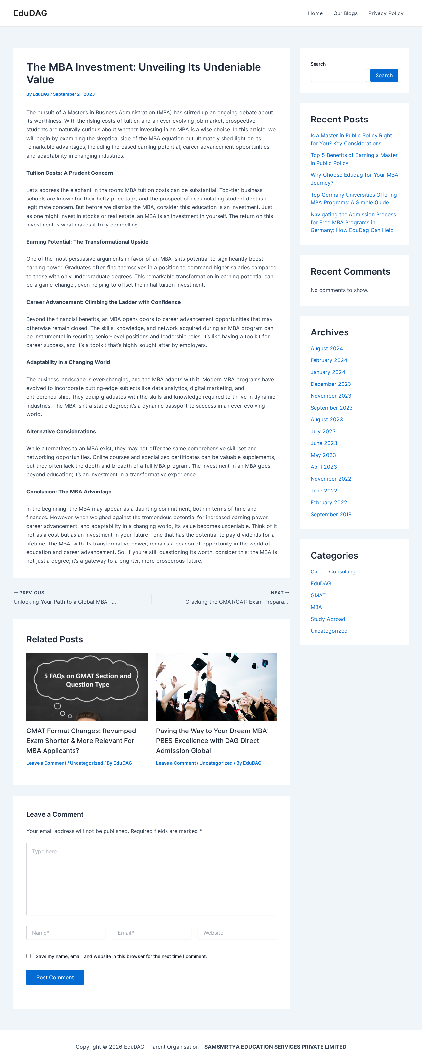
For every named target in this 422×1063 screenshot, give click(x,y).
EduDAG (30, 13)
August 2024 (327, 348)
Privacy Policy (386, 13)
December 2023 (331, 384)
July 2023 (323, 431)
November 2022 (331, 478)
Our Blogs (345, 13)
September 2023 (332, 407)
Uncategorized (86, 763)
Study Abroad (328, 619)
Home (315, 13)
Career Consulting (333, 571)
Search (318, 63)
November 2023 (331, 395)
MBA (316, 607)
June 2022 (324, 490)
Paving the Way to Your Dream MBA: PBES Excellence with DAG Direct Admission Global (212, 741)
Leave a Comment (46, 763)
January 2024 (328, 372)
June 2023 (324, 443)
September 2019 (331, 514)
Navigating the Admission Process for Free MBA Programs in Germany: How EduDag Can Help (353, 222)
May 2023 (323, 455)
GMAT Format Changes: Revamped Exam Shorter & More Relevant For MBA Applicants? (81, 741)
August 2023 (327, 419)
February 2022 (329, 502)
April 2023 (324, 467)
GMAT (318, 595)
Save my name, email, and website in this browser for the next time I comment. (121, 956)
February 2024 (329, 360)
